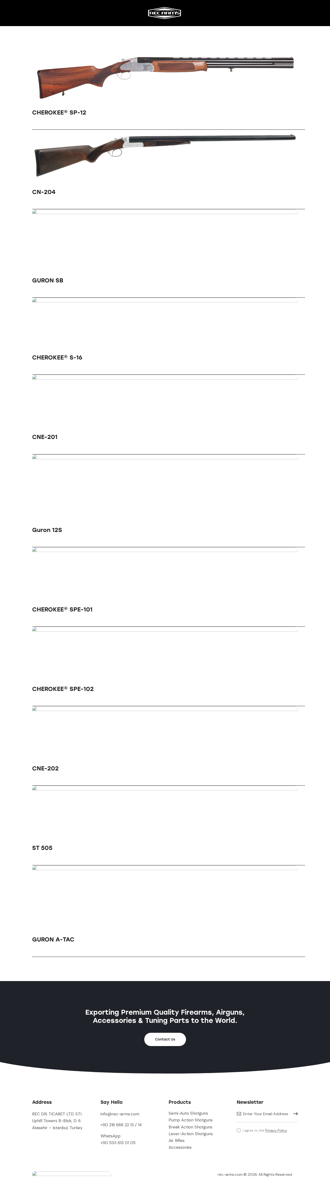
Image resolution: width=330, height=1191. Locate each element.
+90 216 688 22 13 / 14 (121, 1124)
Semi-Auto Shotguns (188, 1113)
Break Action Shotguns (190, 1127)
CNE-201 (44, 436)
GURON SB (47, 280)
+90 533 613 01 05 (118, 1142)
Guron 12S (47, 529)
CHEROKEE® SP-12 (59, 112)
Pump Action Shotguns (191, 1120)
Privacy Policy (276, 1130)
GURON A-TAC (53, 939)
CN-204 (43, 191)
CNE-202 (45, 768)
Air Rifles (177, 1140)
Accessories (180, 1147)
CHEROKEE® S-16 (57, 357)
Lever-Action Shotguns (191, 1133)
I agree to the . (265, 1130)
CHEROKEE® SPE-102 (63, 688)
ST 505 (42, 847)
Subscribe (294, 1114)
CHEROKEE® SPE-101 (62, 609)
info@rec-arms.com (119, 1114)
